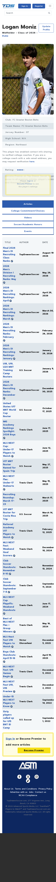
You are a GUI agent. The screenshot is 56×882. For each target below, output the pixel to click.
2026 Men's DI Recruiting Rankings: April (9, 294)
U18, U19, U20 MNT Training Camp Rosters (8, 370)
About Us (8, 788)
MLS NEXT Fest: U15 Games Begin (9, 671)
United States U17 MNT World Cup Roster (9, 410)
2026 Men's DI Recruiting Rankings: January (9, 352)
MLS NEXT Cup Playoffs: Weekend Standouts (9, 603)
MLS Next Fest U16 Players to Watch (9, 641)
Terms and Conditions (26, 788)
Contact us (40, 792)
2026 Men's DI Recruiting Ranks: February (9, 330)
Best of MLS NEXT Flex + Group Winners (9, 625)
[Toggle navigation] (50, 6)
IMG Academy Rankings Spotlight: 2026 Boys (9, 428)
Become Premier (24, 183)
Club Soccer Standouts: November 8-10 (9, 567)
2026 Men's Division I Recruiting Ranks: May (9, 272)
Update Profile (46, 28)
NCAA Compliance (28, 795)
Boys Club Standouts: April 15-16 (9, 655)
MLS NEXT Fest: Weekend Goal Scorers (9, 549)
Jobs (31, 792)
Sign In (25, 6)
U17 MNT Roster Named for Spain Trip (9, 466)
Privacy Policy (45, 788)
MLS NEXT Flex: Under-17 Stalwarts (9, 481)
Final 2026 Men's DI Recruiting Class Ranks (9, 254)
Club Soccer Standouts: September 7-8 (9, 585)
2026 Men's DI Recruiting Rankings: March (9, 312)
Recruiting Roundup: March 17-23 (9, 499)
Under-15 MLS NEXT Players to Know (9, 701)
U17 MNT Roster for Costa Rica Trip (9, 514)
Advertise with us (18, 792)
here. (32, 161)
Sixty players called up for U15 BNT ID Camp (8, 719)
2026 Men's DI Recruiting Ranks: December (9, 388)
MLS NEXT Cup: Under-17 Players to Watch (9, 449)
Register (39, 6)
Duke (5, 35)
